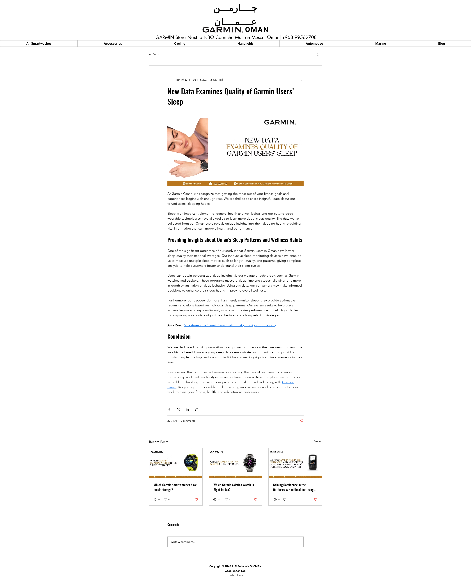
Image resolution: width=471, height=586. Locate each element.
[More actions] (301, 79)
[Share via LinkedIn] (187, 409)
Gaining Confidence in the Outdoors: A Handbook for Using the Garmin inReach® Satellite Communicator (293, 487)
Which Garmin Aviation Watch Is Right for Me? (233, 487)
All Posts (154, 54)
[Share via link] (196, 409)
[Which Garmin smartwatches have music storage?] (175, 463)
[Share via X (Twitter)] (178, 409)
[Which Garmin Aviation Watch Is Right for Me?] (235, 463)
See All (318, 441)
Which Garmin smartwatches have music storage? (175, 487)
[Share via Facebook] (169, 409)
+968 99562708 (235, 571)
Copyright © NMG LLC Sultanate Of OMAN (235, 566)
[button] (317, 54)
